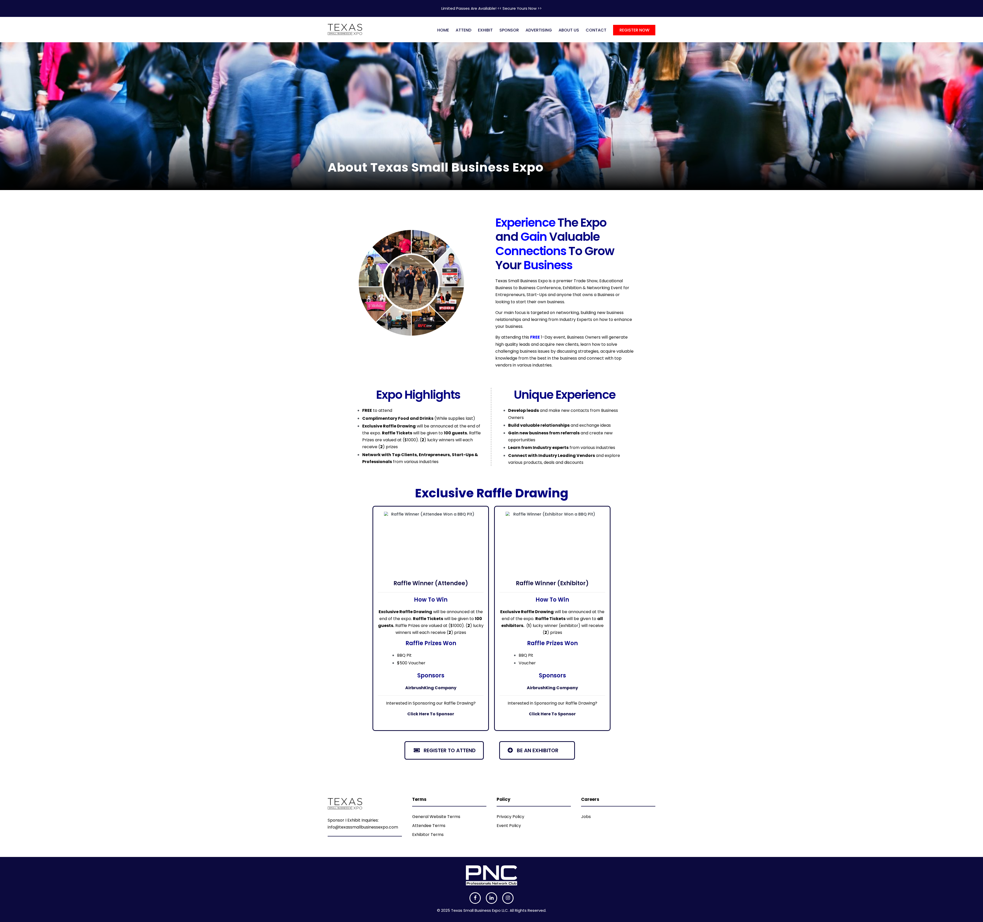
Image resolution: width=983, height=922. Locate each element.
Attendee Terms (428, 826)
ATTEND (463, 30)
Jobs (586, 817)
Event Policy (509, 826)
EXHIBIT (485, 30)
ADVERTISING (539, 30)
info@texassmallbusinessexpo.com (363, 827)
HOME (443, 30)
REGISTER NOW (634, 30)
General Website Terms (436, 817)
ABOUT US (569, 30)
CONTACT (596, 30)
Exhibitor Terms (428, 834)
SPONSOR (509, 30)
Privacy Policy (510, 817)
